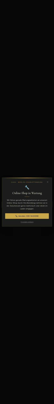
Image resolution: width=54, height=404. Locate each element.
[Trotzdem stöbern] (47, 182)
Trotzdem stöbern (27, 222)
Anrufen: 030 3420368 (28, 216)
